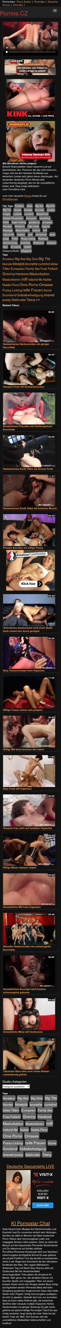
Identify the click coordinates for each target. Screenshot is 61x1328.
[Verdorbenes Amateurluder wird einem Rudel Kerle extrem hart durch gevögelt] (30, 608)
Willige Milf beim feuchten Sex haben (23, 749)
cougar (6, 214)
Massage (8, 230)
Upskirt (27, 246)
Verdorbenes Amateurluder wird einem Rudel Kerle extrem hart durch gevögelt (28, 629)
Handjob (7, 226)
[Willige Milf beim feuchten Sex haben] (30, 730)
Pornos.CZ (14, 13)
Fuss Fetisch (49, 268)
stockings (25, 242)
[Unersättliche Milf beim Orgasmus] (30, 887)
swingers (51, 242)
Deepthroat (42, 214)
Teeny (31, 299)
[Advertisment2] (30, 141)
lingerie (46, 226)
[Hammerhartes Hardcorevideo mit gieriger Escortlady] (30, 324)
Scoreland (9, 295)
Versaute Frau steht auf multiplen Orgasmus (27, 828)
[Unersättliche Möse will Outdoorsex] (30, 1012)
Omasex (46, 284)
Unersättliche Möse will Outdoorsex (23, 1031)
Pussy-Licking (28, 238)
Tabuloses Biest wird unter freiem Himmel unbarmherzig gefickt (26, 1073)
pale (30, 234)
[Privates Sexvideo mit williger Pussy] (30, 528)
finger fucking (19, 222)
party (52, 234)
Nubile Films (10, 285)
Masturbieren (11, 279)
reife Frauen (33, 289)
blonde (17, 210)
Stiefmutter (19, 300)
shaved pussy (10, 242)
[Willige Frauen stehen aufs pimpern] (30, 690)
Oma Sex (18, 4)
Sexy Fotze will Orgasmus (17, 788)
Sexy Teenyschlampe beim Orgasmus (24, 670)
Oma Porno (28, 284)
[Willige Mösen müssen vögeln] (30, 848)
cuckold (17, 214)
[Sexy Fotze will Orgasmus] (30, 769)
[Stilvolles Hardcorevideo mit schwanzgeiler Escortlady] (30, 927)
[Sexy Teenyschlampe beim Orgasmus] (30, 651)
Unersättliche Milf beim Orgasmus (22, 907)
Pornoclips (39, 1)
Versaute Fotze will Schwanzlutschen (23, 386)
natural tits (8, 234)
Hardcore (20, 226)
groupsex (47, 222)
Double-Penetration (13, 218)
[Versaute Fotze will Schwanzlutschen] (30, 367)
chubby (51, 210)
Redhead (43, 238)
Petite (15, 238)
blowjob (28, 210)
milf (45, 230)
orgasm (21, 234)
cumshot (29, 214)
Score (48, 290)
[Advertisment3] (30, 570)
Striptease (38, 242)
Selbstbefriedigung (30, 295)
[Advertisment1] (30, 98)
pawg (6, 238)
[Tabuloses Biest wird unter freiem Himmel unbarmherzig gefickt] (30, 1052)
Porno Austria (24, 1)
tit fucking (16, 246)
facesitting (45, 218)
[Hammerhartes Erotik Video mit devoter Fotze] (30, 449)
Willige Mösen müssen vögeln (19, 867)
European (31, 218)
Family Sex (32, 268)
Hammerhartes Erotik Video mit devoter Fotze (28, 468)
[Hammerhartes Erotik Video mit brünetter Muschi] (30, 489)
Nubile (47, 279)
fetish (6, 222)
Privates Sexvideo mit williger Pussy (23, 547)
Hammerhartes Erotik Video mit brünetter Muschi (30, 508)
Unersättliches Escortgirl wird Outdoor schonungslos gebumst (24, 990)
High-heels (33, 226)
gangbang (34, 222)
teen (5, 246)
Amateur (19, 205)
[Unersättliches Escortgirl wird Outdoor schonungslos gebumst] (30, 970)
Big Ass (39, 205)
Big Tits (7, 210)
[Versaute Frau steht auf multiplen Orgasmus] (30, 809)
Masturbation (22, 230)
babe (29, 205)
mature (36, 230)
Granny (8, 273)
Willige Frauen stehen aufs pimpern (23, 709)
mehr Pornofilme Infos (13, 189)
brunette (39, 210)
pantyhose (41, 234)
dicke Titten (11, 1110)
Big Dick (50, 205)
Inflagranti (26, 250)
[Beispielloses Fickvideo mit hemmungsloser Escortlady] (30, 407)
